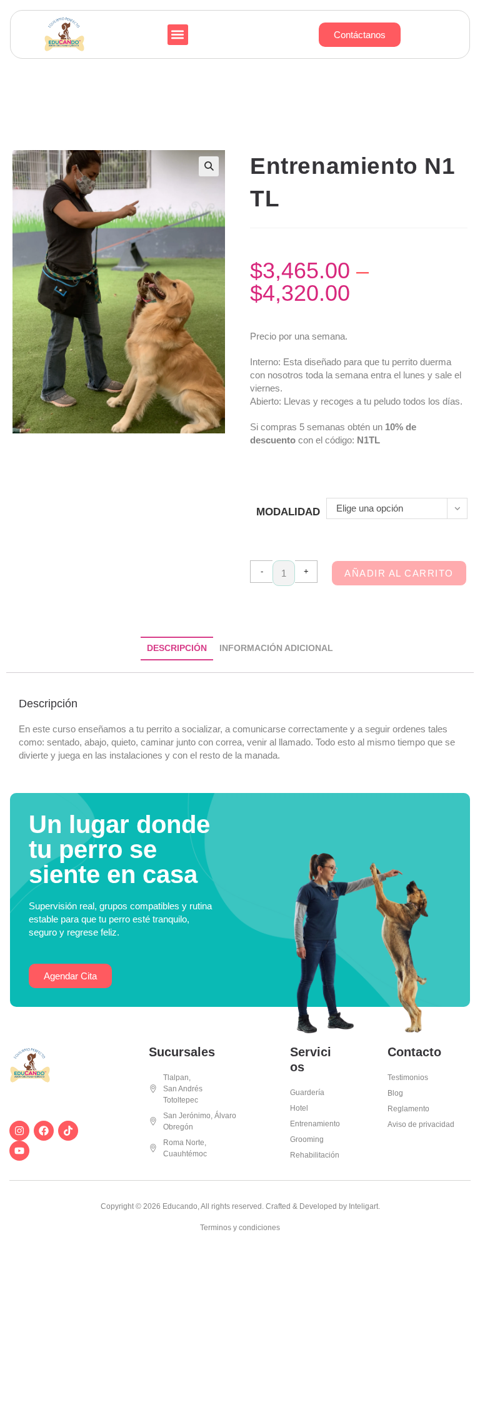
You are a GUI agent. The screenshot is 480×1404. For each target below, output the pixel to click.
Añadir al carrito (399, 573)
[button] (178, 34)
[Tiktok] (68, 1131)
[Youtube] (19, 1151)
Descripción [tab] (177, 648)
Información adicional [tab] (276, 648)
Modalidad (288, 512)
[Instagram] (19, 1131)
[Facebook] (44, 1131)
